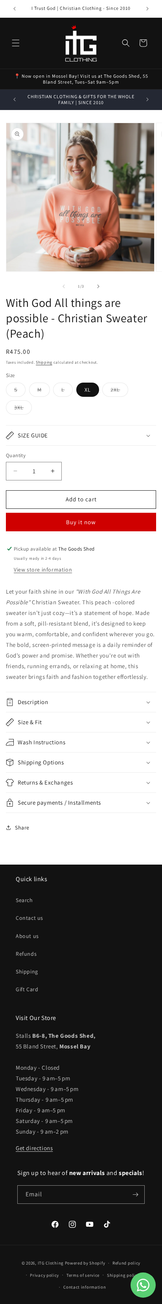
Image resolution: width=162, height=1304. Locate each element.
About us (27, 936)
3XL (23, 409)
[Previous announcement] (14, 8)
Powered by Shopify (85, 1263)
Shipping (44, 362)
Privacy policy (44, 1275)
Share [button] (22, 827)
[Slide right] (98, 286)
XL (88, 389)
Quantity (16, 455)
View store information (43, 569)
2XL (119, 391)
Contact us (29, 917)
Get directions (34, 1148)
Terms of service (82, 1275)
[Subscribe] (135, 1194)
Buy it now (81, 522)
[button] (15, 43)
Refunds (26, 953)
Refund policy (126, 1263)
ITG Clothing (51, 1263)
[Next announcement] (147, 8)
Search (24, 900)
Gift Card (27, 989)
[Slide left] (63, 286)
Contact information (84, 1287)
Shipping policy (123, 1275)
